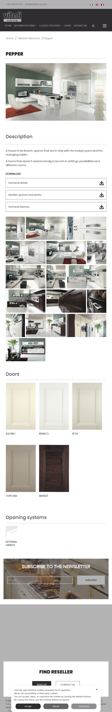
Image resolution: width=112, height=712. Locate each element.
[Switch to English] (97, 4)
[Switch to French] (102, 4)
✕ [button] (97, 689)
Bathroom (80, 25)
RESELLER (42, 685)
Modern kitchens (24, 25)
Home (8, 25)
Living (67, 25)
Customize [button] (84, 706)
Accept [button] (28, 706)
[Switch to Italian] (91, 4)
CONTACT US (68, 685)
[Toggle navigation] (104, 26)
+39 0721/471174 (14, 4)
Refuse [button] (56, 706)
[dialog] (56, 699)
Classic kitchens (49, 25)
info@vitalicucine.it (36, 4)
